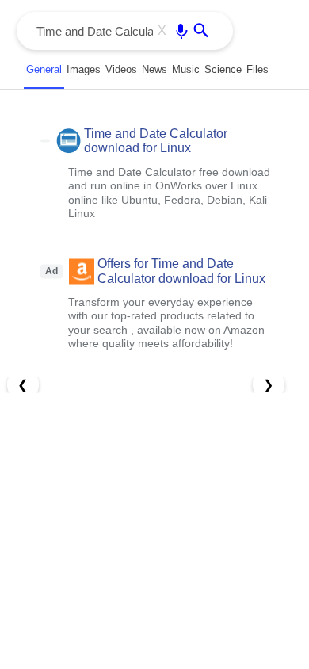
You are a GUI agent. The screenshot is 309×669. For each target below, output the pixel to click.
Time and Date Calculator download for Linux (155, 141)
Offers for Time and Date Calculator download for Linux (181, 271)
